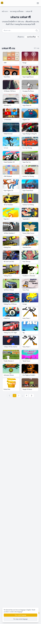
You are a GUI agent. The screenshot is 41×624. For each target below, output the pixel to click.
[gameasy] (2, 3)
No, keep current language (20, 619)
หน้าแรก (5, 11)
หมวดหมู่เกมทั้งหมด (16, 11)
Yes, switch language (20, 615)
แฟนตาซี (29, 11)
